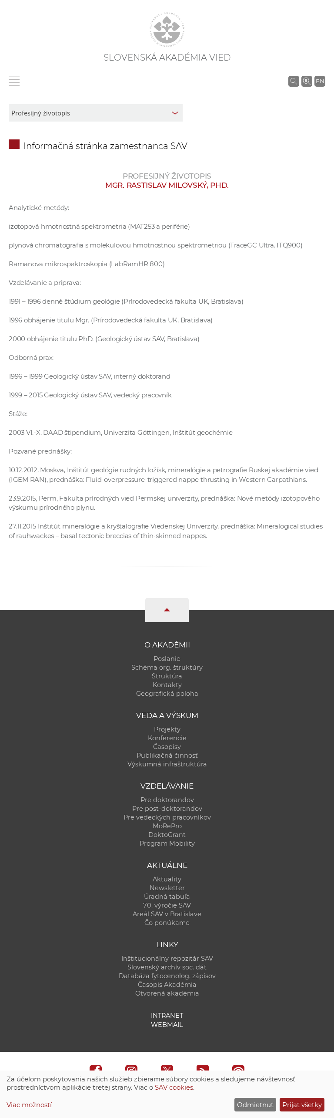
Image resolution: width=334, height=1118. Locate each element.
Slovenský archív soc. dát (167, 967)
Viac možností (29, 1105)
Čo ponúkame (167, 923)
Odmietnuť (255, 1105)
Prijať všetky (302, 1105)
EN (320, 81)
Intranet (167, 1016)
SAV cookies (174, 1087)
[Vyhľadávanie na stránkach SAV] (293, 81)
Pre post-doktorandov (167, 809)
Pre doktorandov (167, 800)
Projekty (167, 729)
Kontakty (167, 685)
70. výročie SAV (167, 905)
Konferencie (167, 738)
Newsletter (167, 888)
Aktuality (167, 879)
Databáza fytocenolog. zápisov (167, 976)
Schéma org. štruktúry (167, 667)
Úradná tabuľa (167, 897)
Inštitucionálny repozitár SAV (167, 958)
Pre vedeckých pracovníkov (167, 817)
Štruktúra (167, 676)
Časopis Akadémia (167, 985)
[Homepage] (167, 29)
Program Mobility (167, 843)
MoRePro (167, 826)
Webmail (167, 1025)
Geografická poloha (167, 694)
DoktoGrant (167, 835)
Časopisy (167, 747)
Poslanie (167, 659)
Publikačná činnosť (167, 755)
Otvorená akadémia (167, 993)
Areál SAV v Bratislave (167, 914)
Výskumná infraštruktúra (167, 764)
